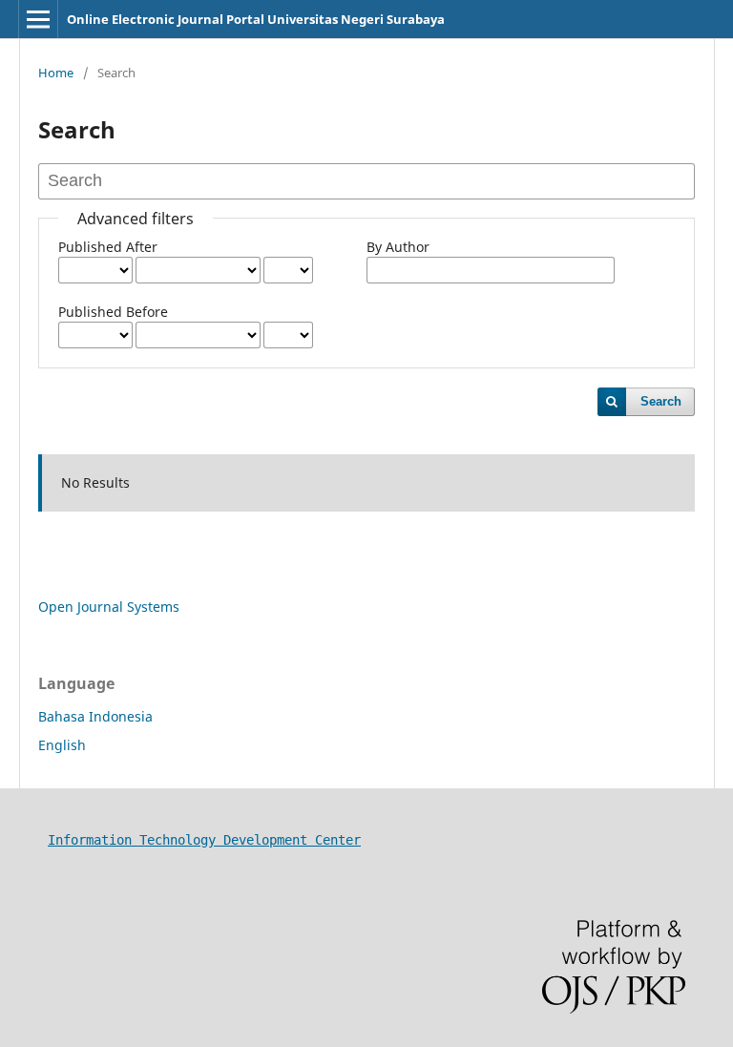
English (62, 745)
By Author (397, 247)
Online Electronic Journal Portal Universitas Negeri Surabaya (256, 19)
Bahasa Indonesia (95, 716)
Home (55, 72)
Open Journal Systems (108, 606)
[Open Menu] (38, 19)
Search (660, 401)
